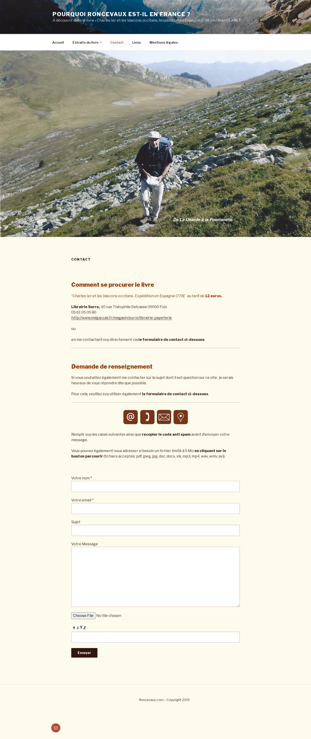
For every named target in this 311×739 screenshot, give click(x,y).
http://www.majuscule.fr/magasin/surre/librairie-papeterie (121, 318)
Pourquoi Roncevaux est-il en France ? (122, 14)
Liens (136, 42)
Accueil (58, 42)
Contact (117, 42)
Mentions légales (164, 42)
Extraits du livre (85, 42)
